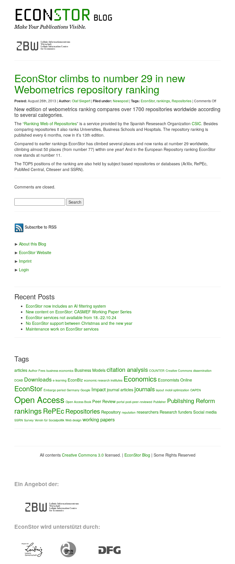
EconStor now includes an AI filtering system (66, 306)
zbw (27, 46)
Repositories (181, 100)
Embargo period (55, 390)
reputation (129, 412)
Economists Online (175, 380)
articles (20, 370)
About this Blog (32, 244)
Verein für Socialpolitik (49, 420)
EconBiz (75, 380)
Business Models (90, 370)
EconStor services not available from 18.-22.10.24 (71, 317)
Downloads (38, 379)
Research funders (176, 412)
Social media (205, 412)
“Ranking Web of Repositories (50, 123)
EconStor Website (35, 252)
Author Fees (36, 370)
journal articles (120, 389)
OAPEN (195, 390)
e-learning (59, 380)
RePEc (53, 411)
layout (160, 390)
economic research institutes (103, 380)
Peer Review (103, 401)
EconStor (148, 100)
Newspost (120, 100)
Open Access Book (78, 402)
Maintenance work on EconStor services (62, 329)
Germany (73, 390)
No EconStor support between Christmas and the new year (79, 323)
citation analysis (127, 369)
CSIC (196, 123)
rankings (163, 100)
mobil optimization (177, 390)
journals (144, 388)
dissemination (202, 370)
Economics (140, 379)
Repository (111, 412)
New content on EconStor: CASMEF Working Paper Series (79, 312)
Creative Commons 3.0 (83, 455)
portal (120, 402)
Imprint (25, 261)
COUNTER (156, 370)
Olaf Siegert (81, 100)
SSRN (18, 420)
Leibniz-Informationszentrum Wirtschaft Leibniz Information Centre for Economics (55, 45)
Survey (29, 420)
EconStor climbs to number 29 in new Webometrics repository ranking (99, 83)
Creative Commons (179, 370)
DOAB (18, 380)
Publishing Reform (191, 400)
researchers (147, 412)
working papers (99, 419)
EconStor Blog (137, 455)
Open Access (39, 399)
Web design (73, 420)
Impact (98, 389)
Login (24, 269)
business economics (59, 370)
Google (85, 390)
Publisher (159, 402)
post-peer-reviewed (139, 402)
